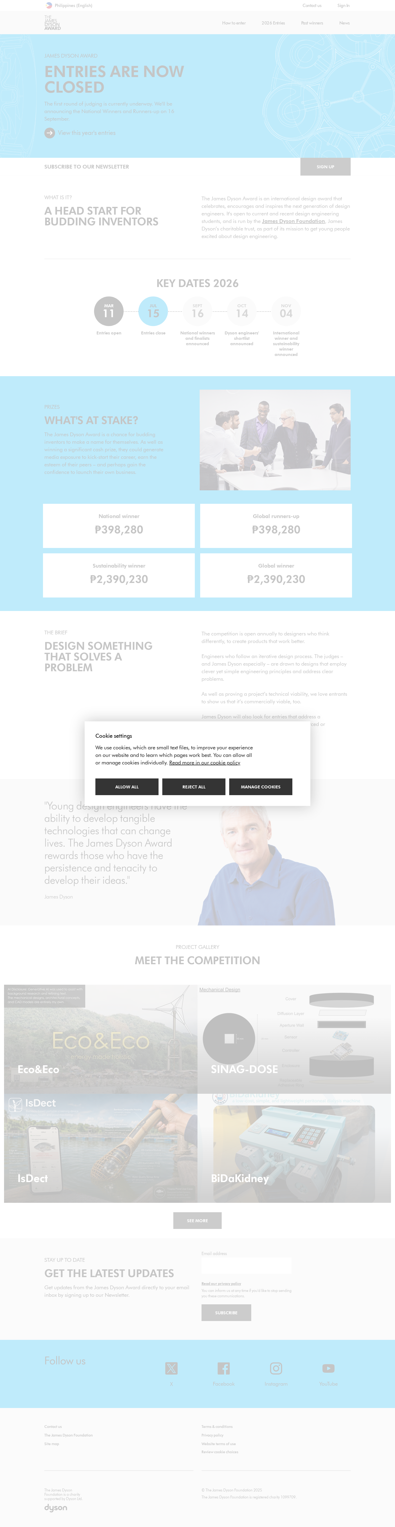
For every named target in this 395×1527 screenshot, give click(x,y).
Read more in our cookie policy (204, 762)
